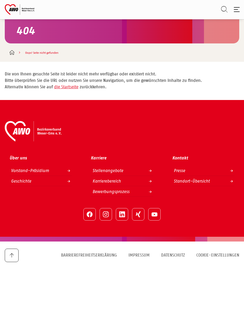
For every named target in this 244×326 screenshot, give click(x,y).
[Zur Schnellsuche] (222, 9)
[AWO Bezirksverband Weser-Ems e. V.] (20, 9)
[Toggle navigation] (236, 9)
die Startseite (66, 87)
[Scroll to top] (12, 255)
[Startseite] (12, 53)
